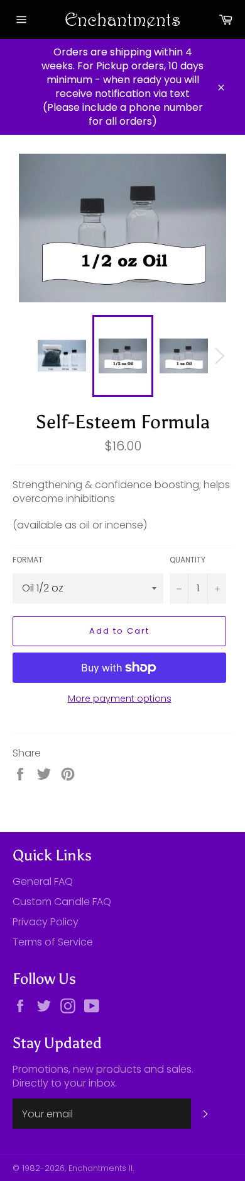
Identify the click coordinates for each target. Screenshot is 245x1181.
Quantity (187, 560)
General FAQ (43, 881)
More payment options (120, 699)
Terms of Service (53, 942)
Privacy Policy (46, 922)
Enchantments (123, 19)
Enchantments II (100, 1168)
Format (28, 560)
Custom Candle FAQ (62, 901)
